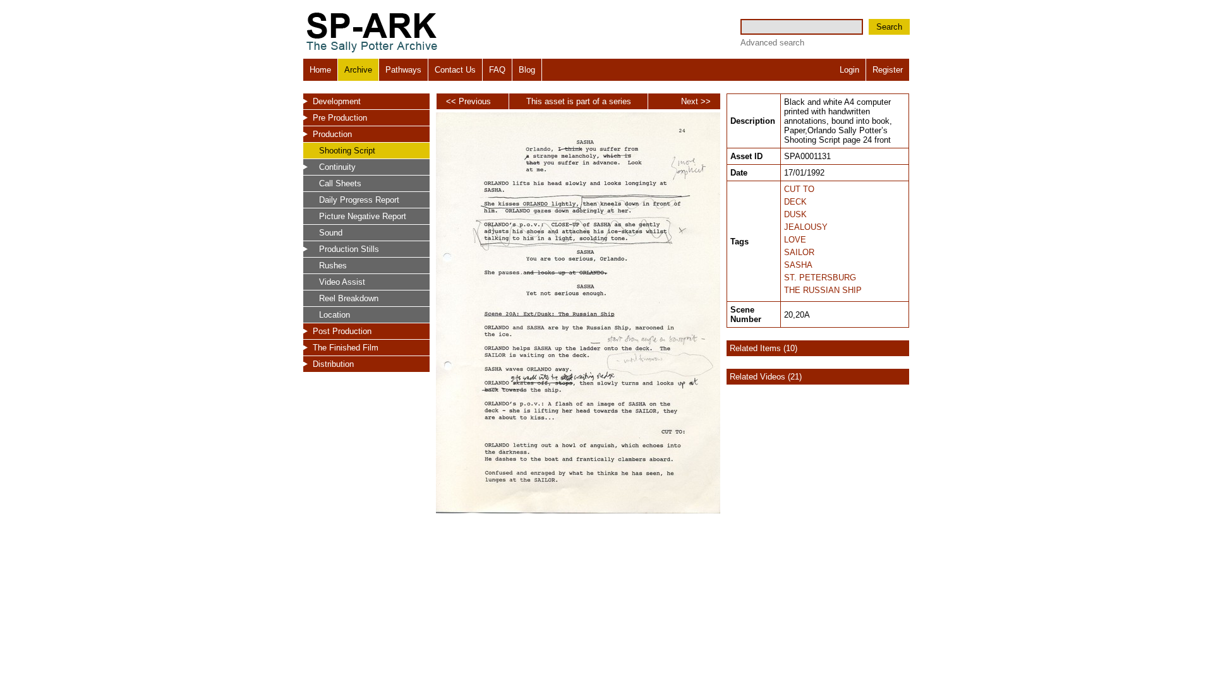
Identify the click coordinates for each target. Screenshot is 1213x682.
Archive (358, 70)
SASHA (798, 265)
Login (849, 70)
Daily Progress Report (359, 200)
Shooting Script (347, 150)
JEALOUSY (806, 227)
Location (334, 315)
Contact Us (455, 70)
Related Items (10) (763, 348)
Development (337, 101)
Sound (330, 232)
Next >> (696, 101)
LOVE (795, 239)
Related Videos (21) (766, 376)
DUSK (795, 214)
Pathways (403, 70)
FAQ (497, 70)
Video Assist (342, 282)
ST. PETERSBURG (820, 277)
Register (887, 70)
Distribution (333, 364)
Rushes (333, 265)
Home (320, 70)
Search (889, 27)
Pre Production (340, 118)
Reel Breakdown (348, 298)
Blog (527, 70)
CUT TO (799, 189)
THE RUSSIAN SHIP (823, 290)
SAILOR (799, 252)
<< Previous (468, 101)
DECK (795, 201)
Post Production (342, 331)
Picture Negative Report (362, 216)
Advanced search (772, 42)
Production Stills (349, 249)
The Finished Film (345, 347)
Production (332, 134)
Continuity (337, 167)
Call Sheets (340, 183)
